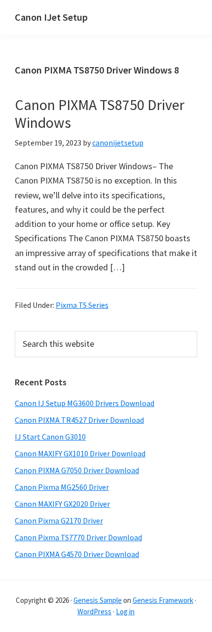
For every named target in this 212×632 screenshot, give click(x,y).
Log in (125, 611)
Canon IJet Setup (51, 17)
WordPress (94, 611)
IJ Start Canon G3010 (50, 437)
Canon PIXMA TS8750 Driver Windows (99, 113)
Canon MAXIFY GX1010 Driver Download (80, 453)
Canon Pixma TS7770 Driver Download (78, 537)
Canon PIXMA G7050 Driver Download (77, 470)
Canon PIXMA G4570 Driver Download (77, 554)
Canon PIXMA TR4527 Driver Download (79, 420)
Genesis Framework (163, 600)
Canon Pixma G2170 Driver (59, 520)
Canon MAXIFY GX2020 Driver (62, 504)
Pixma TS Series (82, 305)
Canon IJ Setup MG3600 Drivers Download (84, 403)
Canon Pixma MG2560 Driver (62, 487)
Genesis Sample (97, 600)
